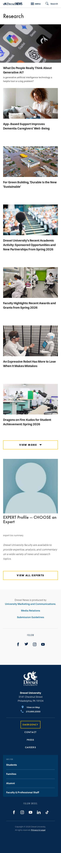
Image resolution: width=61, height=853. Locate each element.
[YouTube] (43, 644)
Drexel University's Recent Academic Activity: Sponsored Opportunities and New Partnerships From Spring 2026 (29, 245)
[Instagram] (34, 644)
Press (30, 739)
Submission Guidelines (30, 617)
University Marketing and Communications (30, 604)
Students (11, 764)
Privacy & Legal (38, 830)
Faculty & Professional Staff (22, 792)
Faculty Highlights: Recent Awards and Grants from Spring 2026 (29, 305)
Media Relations (30, 610)
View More (28, 444)
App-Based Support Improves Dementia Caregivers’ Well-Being (26, 126)
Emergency (30, 724)
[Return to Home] (12, 4)
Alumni (10, 783)
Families (11, 774)
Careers (30, 747)
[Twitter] (26, 644)
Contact (30, 732)
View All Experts (30, 575)
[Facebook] (18, 644)
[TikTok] (47, 812)
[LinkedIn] (39, 812)
